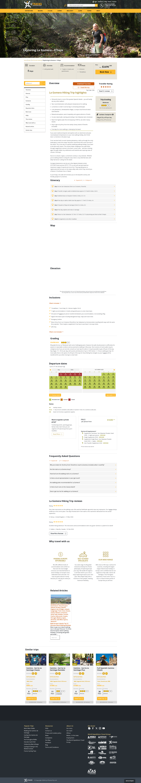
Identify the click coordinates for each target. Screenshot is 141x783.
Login (95, 1)
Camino (59, 10)
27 (51, 387)
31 (113, 386)
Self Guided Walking (37, 60)
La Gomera (63, 613)
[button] (110, 53)
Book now (104, 72)
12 (79, 377)
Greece (68, 611)
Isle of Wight (60, 609)
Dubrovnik (59, 616)
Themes (89, 10)
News (47, 735)
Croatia (65, 616)
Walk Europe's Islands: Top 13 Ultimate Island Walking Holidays (60, 624)
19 (79, 380)
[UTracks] (33, 4)
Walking (40, 10)
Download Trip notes (84, 84)
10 (70, 377)
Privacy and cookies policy (53, 733)
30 (65, 387)
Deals (109, 1)
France (53, 616)
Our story (69, 728)
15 (61, 380)
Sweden (60, 614)
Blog (106, 1)
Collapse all (88, 180)
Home (25, 60)
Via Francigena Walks (30, 739)
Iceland (67, 609)
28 (56, 387)
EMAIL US (108, 7)
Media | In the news (72, 735)
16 (65, 380)
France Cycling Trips (30, 751)
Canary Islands (55, 613)
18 (75, 380)
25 (75, 383)
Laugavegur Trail (56, 611)
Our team (69, 731)
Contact (114, 1)
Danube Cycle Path (30, 742)
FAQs (46, 728)
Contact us (48, 731)
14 (56, 380)
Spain (29, 60)
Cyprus (65, 619)
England (53, 609)
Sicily (52, 614)
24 (70, 383)
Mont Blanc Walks (29, 728)
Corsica (65, 614)
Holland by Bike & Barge (31, 744)
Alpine (80, 10)
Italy (56, 614)
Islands (53, 607)
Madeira (59, 618)
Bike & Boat (70, 10)
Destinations (29, 10)
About (98, 10)
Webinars (100, 1)
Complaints (48, 738)
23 (65, 383)
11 (75, 377)
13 (51, 380)
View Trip (30, 698)
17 (70, 380)
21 (56, 383)
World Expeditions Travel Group (99, 734)
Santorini (53, 621)
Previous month (56, 395)
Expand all (79, 180)
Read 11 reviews (104, 91)
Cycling (50, 10)
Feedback (48, 742)
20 (51, 383)
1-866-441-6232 (110, 5)
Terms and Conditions (52, 747)
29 (61, 387)
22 (61, 383)
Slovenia (53, 619)
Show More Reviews (57, 533)
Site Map (48, 740)
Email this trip (85, 87)
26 (79, 383)
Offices (68, 733)
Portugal (53, 618)
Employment (70, 738)
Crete (63, 611)
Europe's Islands (61, 607)
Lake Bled (60, 619)
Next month (110, 395)
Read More (56, 434)
